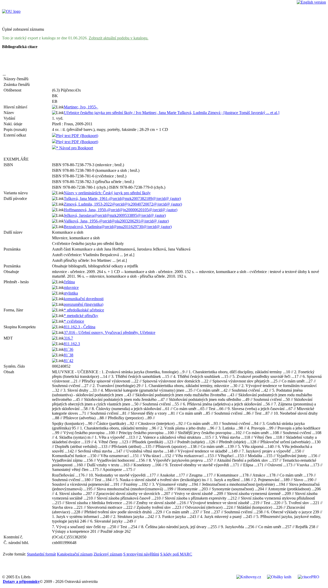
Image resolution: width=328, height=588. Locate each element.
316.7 (68, 338)
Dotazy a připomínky (21, 581)
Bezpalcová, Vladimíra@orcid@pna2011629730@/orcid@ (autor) (118, 226)
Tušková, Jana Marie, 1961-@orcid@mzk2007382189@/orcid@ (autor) (122, 198)
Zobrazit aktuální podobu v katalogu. (118, 38)
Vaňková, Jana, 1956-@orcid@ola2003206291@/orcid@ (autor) (116, 221)
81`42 (68, 360)
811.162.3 (72, 344)
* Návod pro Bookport (74, 148)
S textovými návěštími (141, 554)
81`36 (68, 349)
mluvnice (71, 287)
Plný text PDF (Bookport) (77, 135)
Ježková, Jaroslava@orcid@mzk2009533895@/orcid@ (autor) (115, 215)
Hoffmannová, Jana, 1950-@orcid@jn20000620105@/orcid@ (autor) (120, 210)
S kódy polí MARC (176, 554)
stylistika (71, 293)
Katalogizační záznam (75, 554)
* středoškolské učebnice (84, 310)
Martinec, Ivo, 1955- (81, 107)
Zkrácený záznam (108, 554)
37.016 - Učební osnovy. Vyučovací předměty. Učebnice (109, 332)
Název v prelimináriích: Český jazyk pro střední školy (107, 193)
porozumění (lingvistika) (83, 304)
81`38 (68, 355)
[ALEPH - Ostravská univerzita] (11, 11)
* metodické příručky (81, 315)
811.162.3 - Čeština (79, 327)
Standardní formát (41, 554)
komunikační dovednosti (84, 299)
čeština (69, 282)
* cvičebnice (74, 321)
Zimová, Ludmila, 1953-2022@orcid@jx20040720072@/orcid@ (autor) (123, 204)
